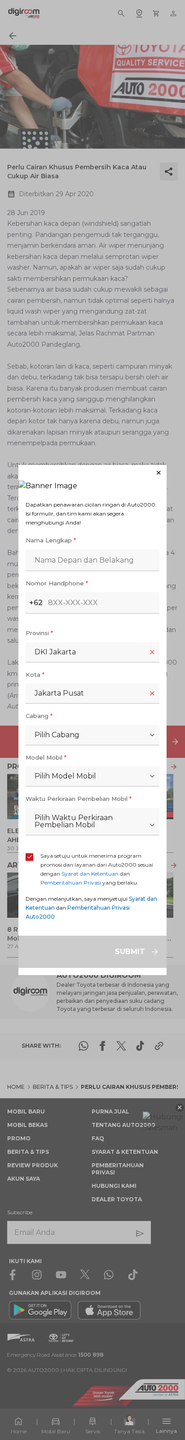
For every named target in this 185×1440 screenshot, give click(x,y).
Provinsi (39, 632)
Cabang (39, 715)
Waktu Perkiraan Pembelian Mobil (79, 798)
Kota (35, 674)
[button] (92, 473)
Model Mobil (46, 757)
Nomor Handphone (57, 583)
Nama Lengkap (51, 540)
